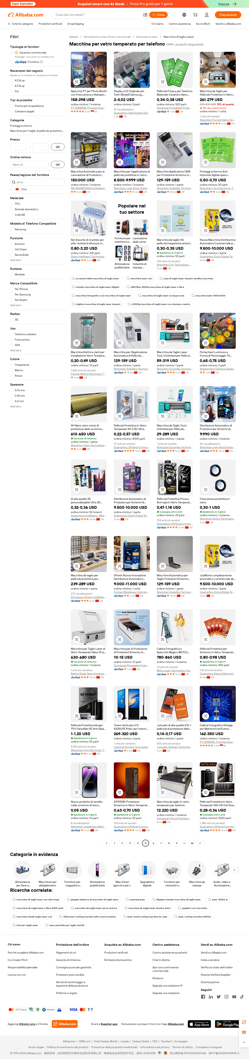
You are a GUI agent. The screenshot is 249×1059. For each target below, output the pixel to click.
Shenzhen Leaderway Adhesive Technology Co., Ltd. (89, 826)
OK (58, 147)
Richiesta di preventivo (118, 959)
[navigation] (37, 440)
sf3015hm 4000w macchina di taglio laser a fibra (157, 287)
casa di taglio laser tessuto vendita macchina (188, 278)
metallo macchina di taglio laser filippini (97, 287)
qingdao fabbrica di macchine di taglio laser (94, 899)
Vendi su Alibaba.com (213, 952)
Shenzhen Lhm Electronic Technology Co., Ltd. (218, 188)
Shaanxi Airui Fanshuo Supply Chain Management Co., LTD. (218, 368)
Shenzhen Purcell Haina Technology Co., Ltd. (218, 119)
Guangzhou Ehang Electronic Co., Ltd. (218, 673)
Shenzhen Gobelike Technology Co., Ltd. (175, 188)
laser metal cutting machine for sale (147, 916)
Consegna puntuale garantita (73, 967)
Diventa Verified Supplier (216, 974)
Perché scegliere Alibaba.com (26, 952)
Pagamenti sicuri (66, 952)
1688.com (84, 1041)
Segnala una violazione (166, 993)
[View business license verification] (159, 1053)
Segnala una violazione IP (168, 985)
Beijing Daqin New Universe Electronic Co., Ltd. (89, 673)
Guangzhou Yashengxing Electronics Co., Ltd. (132, 112)
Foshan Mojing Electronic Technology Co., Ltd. (89, 373)
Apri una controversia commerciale (165, 969)
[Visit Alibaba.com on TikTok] (242, 996)
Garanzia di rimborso (68, 959)
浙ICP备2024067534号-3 (224, 1053)
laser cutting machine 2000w (194, 916)
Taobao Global (140, 1041)
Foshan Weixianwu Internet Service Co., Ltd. (132, 592)
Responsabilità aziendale (22, 967)
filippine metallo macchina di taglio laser (178, 899)
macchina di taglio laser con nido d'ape (38, 899)
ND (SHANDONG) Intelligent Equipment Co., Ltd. (89, 188)
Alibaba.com (176, 1024)
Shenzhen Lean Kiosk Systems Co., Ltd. (132, 188)
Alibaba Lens (27, 1024)
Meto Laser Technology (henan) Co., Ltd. (175, 670)
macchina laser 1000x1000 (210, 295)
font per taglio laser (27, 925)
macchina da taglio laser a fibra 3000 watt (40, 908)
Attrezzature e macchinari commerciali (107, 36)
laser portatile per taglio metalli (66, 925)
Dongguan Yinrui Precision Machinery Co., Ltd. (175, 818)
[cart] (196, 15)
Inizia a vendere (210, 959)
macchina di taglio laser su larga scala (163, 295)
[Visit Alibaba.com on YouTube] (234, 996)
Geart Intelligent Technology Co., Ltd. (89, 256)
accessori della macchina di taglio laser (97, 278)
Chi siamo (14, 944)
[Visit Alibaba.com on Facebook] (203, 996)
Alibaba (73, 36)
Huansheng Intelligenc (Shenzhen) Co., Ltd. (89, 515)
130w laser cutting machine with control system (89, 916)
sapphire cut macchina (194, 908)
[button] (145, 14)
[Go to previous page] (106, 843)
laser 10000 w (220, 899)
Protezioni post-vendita (70, 974)
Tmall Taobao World (105, 1041)
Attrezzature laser (147, 36)
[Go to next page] (199, 843)
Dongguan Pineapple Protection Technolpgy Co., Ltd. (175, 107)
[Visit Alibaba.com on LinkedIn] (211, 996)
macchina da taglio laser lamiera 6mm (149, 908)
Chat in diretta (161, 959)
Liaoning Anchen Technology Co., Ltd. (132, 747)
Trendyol (166, 1041)
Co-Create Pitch (18, 959)
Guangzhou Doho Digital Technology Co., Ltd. (218, 256)
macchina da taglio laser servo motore (96, 908)
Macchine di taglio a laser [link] (179, 36)
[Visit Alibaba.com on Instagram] (226, 996)
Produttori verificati (116, 952)
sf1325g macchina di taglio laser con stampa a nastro (161, 304)
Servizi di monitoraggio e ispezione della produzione (72, 984)
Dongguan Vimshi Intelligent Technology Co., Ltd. (89, 597)
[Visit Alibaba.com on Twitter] (218, 996)
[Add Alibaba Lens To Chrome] (65, 1024)
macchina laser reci (141, 278)
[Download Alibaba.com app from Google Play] (228, 1024)
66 (192, 843)
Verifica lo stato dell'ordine (217, 967)
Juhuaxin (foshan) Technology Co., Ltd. (175, 747)
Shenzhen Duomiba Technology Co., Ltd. (175, 368)
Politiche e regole (66, 993)
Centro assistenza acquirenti (170, 952)
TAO (154, 1041)
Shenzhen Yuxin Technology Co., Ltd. (89, 445)
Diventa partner (210, 982)
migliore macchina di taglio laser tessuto (98, 304)
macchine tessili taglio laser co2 (34, 916)
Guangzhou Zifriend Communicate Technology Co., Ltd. (132, 447)
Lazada (124, 1041)
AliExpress (69, 1041)
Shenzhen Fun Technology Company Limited (175, 264)
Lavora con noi (16, 974)
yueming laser (137, 899)
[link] (244, 1022)
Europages (181, 1041)
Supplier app (109, 1024)
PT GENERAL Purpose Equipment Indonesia (89, 107)
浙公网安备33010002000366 (188, 1053)
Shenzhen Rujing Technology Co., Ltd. (218, 518)
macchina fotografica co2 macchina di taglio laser (103, 295)
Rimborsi (158, 978)
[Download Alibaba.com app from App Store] (199, 1024)
